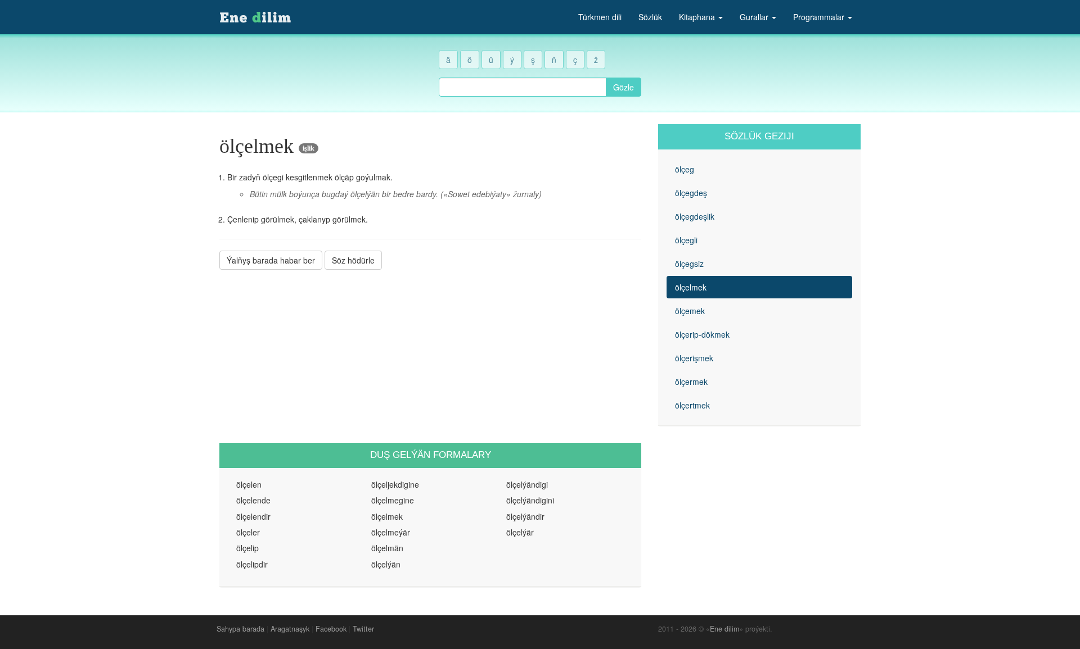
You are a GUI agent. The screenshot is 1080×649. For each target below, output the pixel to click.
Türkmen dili (600, 16)
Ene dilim (724, 629)
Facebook (331, 629)
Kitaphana (698, 16)
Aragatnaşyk (290, 629)
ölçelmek (690, 287)
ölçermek (691, 381)
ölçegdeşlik (694, 216)
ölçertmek (692, 405)
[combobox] (522, 87)
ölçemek (690, 310)
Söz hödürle (353, 260)
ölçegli (686, 240)
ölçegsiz (689, 263)
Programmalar (820, 16)
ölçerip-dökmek (702, 334)
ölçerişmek (694, 358)
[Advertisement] (430, 356)
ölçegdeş (691, 192)
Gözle (623, 87)
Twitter (363, 629)
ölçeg (684, 169)
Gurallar (755, 16)
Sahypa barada (240, 629)
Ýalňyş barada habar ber (271, 260)
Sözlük (650, 16)
